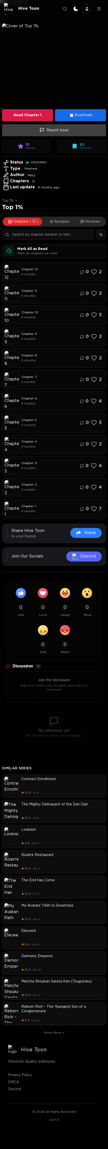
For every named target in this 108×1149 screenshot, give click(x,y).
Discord (14, 1089)
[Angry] (65, 630)
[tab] (22, 222)
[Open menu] (99, 9)
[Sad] (43, 630)
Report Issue (57, 130)
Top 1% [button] (8, 200)
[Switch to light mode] (76, 9)
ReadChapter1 (27, 115)
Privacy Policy (20, 1075)
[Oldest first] (101, 235)
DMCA (13, 1082)
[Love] (43, 593)
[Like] (94, 272)
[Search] (65, 9)
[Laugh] (65, 593)
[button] (54, 64)
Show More (54, 1032)
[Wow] (87, 593)
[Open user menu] (87, 9)
